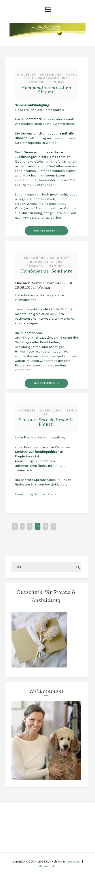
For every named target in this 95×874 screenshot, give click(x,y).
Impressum (74, 861)
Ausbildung (51, 74)
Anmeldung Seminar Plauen (36, 494)
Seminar (57, 82)
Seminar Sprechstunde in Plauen (46, 422)
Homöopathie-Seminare (46, 271)
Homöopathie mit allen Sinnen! (46, 90)
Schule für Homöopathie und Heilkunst (51, 78)
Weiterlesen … (46, 230)
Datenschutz (47, 866)
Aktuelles (26, 74)
